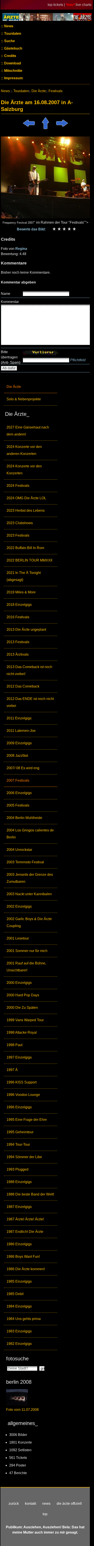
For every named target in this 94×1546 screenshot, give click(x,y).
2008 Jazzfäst (17, 755)
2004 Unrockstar (19, 850)
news (46, 1503)
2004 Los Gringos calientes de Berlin (30, 833)
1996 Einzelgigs (19, 1107)
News (8, 26)
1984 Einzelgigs (19, 1306)
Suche (9, 41)
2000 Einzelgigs (19, 983)
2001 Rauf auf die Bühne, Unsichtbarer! (26, 966)
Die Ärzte (14, 387)
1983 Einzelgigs (19, 1331)
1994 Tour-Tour (18, 1144)
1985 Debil (15, 1294)
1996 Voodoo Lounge (23, 1095)
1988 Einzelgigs (19, 1182)
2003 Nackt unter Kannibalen (29, 894)
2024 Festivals (18, 485)
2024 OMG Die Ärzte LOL (26, 498)
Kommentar (10, 302)
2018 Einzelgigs (19, 604)
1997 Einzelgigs (19, 1057)
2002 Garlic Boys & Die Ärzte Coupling (29, 922)
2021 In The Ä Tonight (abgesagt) (24, 576)
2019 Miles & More (21, 592)
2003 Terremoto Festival (25, 862)
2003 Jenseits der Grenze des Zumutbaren (30, 878)
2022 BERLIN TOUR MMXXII (29, 560)
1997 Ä (12, 1070)
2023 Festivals (18, 535)
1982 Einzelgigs (19, 1344)
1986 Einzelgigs (19, 1244)
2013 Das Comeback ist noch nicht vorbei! (29, 670)
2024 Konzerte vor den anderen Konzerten (24, 450)
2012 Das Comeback (23, 686)
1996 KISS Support (22, 1082)
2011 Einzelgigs (19, 718)
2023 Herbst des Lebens (26, 510)
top (45, 1514)
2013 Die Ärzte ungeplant (26, 629)
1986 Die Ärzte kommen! (26, 1269)
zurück (14, 1503)
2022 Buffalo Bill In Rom (25, 548)
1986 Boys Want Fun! (23, 1256)
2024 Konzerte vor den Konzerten (24, 469)
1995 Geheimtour (20, 1132)
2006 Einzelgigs (19, 793)
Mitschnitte (12, 71)
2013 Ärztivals (18, 654)
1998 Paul (15, 1045)
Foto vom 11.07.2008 (22, 1409)
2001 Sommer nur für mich (27, 951)
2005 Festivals (18, 805)
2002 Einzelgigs (19, 906)
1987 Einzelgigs (19, 1207)
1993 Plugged (17, 1169)
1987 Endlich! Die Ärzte (25, 1231)
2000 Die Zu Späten (22, 1007)
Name (5, 293)
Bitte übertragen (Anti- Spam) (10, 357)
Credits (9, 56)
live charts (83, 5)
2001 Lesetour (18, 938)
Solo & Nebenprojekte (24, 399)
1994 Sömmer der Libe (24, 1157)
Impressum (13, 78)
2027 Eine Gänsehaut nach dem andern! (28, 430)
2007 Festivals (18, 780)
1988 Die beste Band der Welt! (30, 1194)
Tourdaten (12, 33)
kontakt (30, 1503)
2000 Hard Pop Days (23, 995)
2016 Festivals (18, 617)
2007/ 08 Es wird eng (23, 768)
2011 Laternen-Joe (21, 730)
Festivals (56, 91)
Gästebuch (12, 48)
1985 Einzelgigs (19, 1281)
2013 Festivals (18, 642)
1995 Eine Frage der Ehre (27, 1119)
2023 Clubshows (20, 523)
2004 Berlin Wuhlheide (24, 818)
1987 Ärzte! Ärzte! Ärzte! (25, 1219)
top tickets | (57, 5)
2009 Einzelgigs (19, 743)
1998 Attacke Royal (22, 1032)
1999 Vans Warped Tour (25, 1020)
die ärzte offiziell (69, 1503)
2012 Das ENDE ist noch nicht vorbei (30, 702)
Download (12, 63)
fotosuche (17, 1358)
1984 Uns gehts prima (24, 1319)
